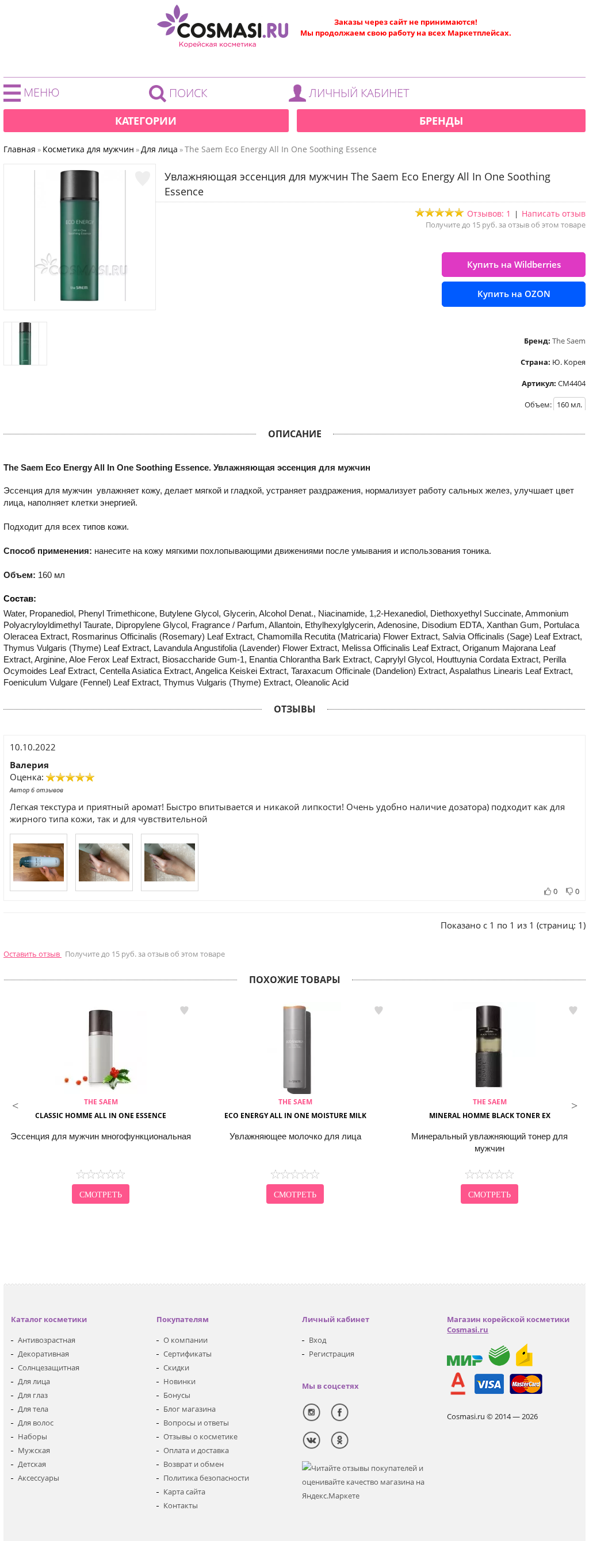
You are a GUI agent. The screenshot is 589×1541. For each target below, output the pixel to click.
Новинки (179, 1381)
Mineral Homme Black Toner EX (489, 1108)
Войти (352, 96)
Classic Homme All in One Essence (100, 1108)
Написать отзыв (554, 213)
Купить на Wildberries (514, 264)
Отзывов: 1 (489, 213)
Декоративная (43, 1354)
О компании (185, 1340)
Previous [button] (14, 1104)
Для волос (35, 1422)
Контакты (180, 1505)
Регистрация (331, 1354)
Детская (32, 1464)
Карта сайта (184, 1491)
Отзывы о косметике (200, 1436)
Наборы (32, 1436)
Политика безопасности (206, 1478)
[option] (100, 1104)
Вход (317, 1340)
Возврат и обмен (193, 1464)
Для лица (34, 1381)
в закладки (184, 1010)
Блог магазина (189, 1409)
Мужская (34, 1450)
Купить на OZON (513, 293)
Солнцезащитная (48, 1367)
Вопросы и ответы (196, 1422)
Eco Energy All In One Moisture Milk (295, 1108)
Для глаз (33, 1395)
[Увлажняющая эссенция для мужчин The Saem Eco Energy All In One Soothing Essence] (80, 298)
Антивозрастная (46, 1340)
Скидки (176, 1367)
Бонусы (176, 1395)
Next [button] (574, 1104)
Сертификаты (187, 1354)
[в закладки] (142, 178)
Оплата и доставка (196, 1450)
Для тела (33, 1409)
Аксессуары (38, 1478)
